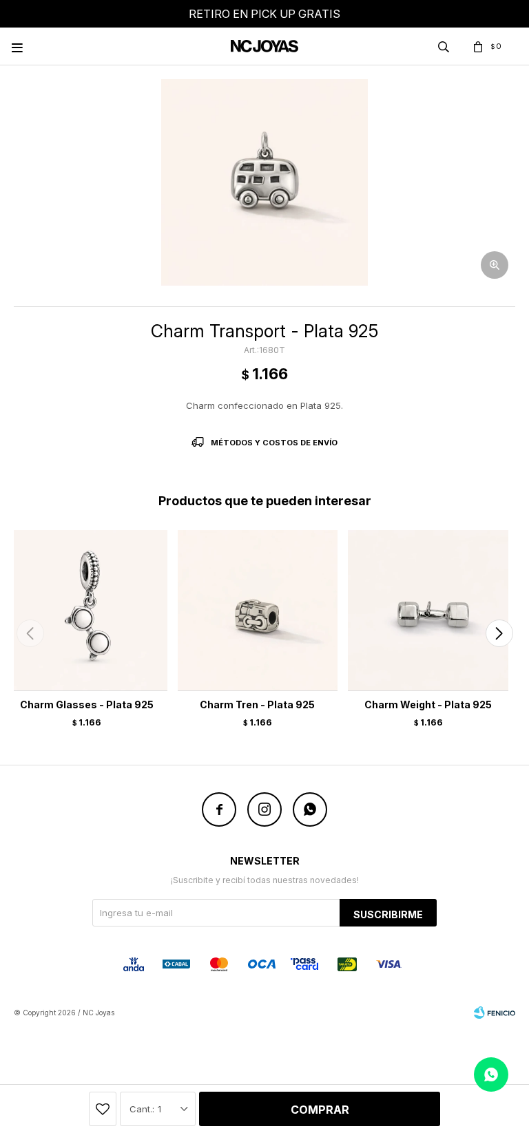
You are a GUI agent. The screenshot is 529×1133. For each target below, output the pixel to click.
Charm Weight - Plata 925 (428, 704)
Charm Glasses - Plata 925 (87, 704)
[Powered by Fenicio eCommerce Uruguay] (494, 1012)
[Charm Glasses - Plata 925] (87, 610)
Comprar (320, 1109)
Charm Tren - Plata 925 (257, 704)
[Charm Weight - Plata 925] (428, 610)
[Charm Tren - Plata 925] (258, 610)
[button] (499, 633)
